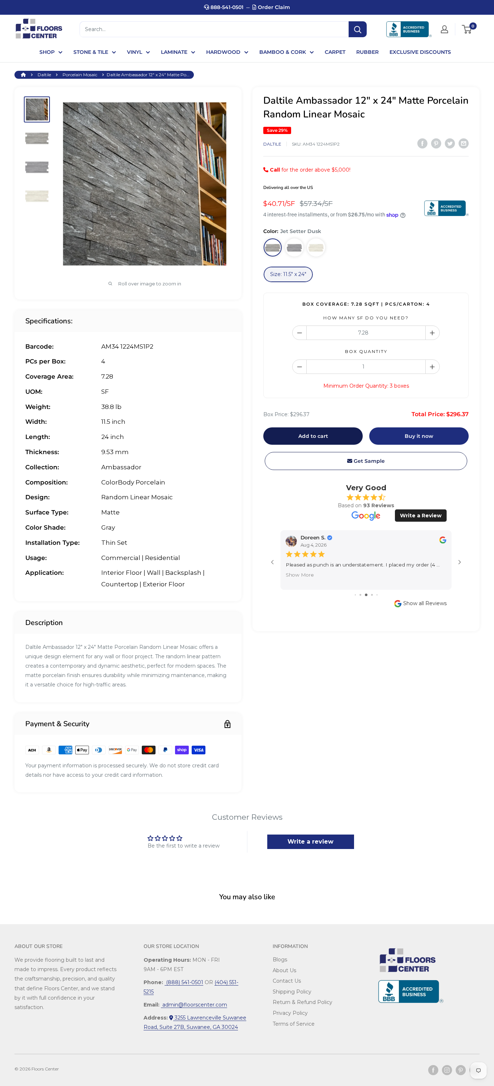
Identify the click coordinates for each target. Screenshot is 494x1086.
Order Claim (273, 7)
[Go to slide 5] (377, 594)
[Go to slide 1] (355, 594)
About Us (284, 970)
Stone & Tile (90, 52)
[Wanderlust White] (316, 248)
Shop (47, 52)
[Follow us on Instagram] (447, 1070)
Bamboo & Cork (282, 52)
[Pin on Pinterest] (436, 143)
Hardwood (223, 52)
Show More (300, 574)
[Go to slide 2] (360, 595)
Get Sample (368, 461)
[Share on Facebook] (422, 143)
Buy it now (419, 436)
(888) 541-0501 (184, 982)
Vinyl (134, 52)
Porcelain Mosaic (80, 74)
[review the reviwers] (442, 542)
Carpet (335, 52)
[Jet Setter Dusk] (273, 248)
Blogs (280, 959)
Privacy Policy (290, 1013)
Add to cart (313, 436)
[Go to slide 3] (366, 595)
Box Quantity (366, 351)
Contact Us (287, 981)
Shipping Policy (292, 991)
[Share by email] (464, 143)
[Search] (358, 29)
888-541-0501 (226, 7)
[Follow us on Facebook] (433, 1070)
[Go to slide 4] (372, 595)
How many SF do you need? (366, 317)
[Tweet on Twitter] (450, 143)
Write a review (310, 841)
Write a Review (421, 515)
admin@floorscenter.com (194, 1004)
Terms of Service (294, 1024)
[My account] (444, 29)
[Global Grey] (294, 248)
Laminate (174, 52)
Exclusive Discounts (420, 52)
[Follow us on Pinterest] (461, 1070)
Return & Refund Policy (302, 1002)
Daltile (44, 74)
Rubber (367, 52)
